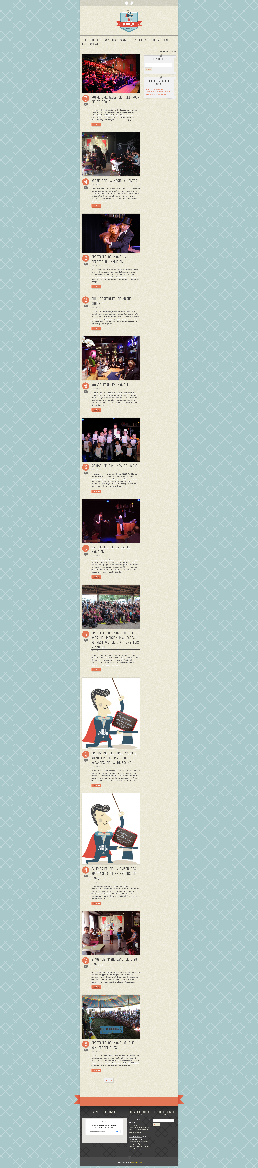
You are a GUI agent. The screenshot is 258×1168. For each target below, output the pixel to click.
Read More (96, 125)
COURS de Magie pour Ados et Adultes (157, 91)
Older (110, 1080)
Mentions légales (136, 1162)
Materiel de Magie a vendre (154, 89)
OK (117, 1131)
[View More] (129, 1157)
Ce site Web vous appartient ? (96, 1131)
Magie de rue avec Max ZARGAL (155, 94)
